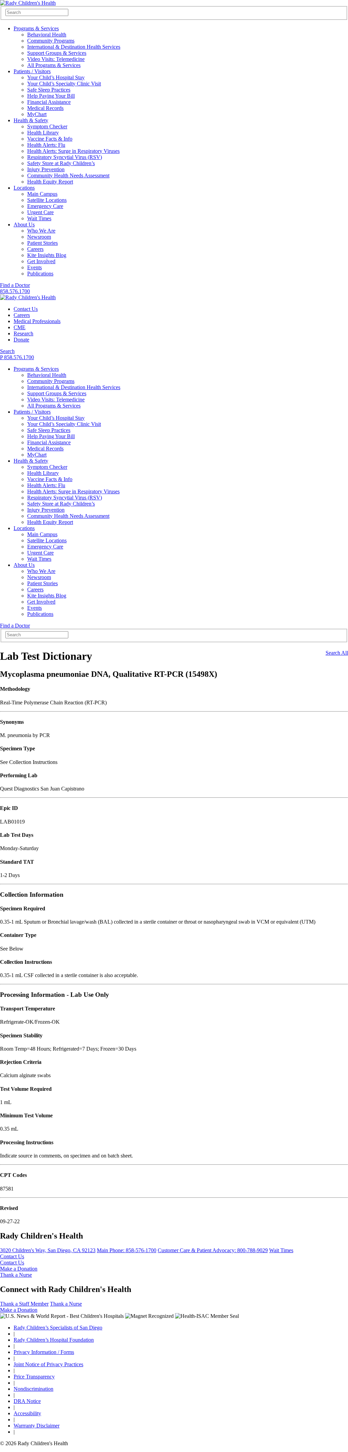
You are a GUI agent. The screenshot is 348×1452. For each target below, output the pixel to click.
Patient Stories (42, 243)
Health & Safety (31, 120)
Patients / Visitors (32, 71)
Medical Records (45, 108)
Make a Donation (18, 1269)
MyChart (37, 114)
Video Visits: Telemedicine (56, 59)
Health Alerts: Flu (46, 145)
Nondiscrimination (33, 1389)
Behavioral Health (46, 34)
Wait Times (39, 218)
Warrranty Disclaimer (36, 1426)
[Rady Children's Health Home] (28, 3)
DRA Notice (27, 1401)
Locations (24, 188)
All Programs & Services (54, 65)
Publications (40, 273)
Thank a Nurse (16, 1275)
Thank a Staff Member (24, 1304)
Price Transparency (34, 1376)
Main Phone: (126, 1250)
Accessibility (27, 1413)
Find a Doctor (15, 285)
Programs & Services (36, 28)
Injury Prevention (46, 169)
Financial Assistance (49, 102)
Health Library (43, 132)
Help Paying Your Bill (51, 96)
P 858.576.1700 (17, 357)
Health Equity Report (50, 182)
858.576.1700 (15, 291)
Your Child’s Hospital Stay (56, 77)
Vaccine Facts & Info (49, 139)
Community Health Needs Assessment (68, 175)
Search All (337, 653)
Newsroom (39, 237)
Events (34, 267)
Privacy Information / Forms (44, 1352)
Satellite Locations (47, 200)
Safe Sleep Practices (48, 90)
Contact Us (26, 309)
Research (23, 333)
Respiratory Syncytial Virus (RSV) (64, 157)
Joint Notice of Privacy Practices (48, 1364)
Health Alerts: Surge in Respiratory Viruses (73, 151)
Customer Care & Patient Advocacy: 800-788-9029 (213, 1250)
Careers (35, 249)
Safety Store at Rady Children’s (61, 163)
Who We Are (41, 231)
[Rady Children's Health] (28, 297)
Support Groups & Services (56, 53)
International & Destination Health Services (73, 47)
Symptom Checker (47, 126)
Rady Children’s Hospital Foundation (54, 1340)
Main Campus (42, 194)
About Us (24, 224)
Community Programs (50, 41)
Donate (21, 339)
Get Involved (41, 261)
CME (19, 327)
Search (7, 351)
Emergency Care (45, 206)
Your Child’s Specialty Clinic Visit (64, 83)
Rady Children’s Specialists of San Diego (58, 1327)
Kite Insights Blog (46, 255)
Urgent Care (40, 212)
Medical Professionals (37, 321)
